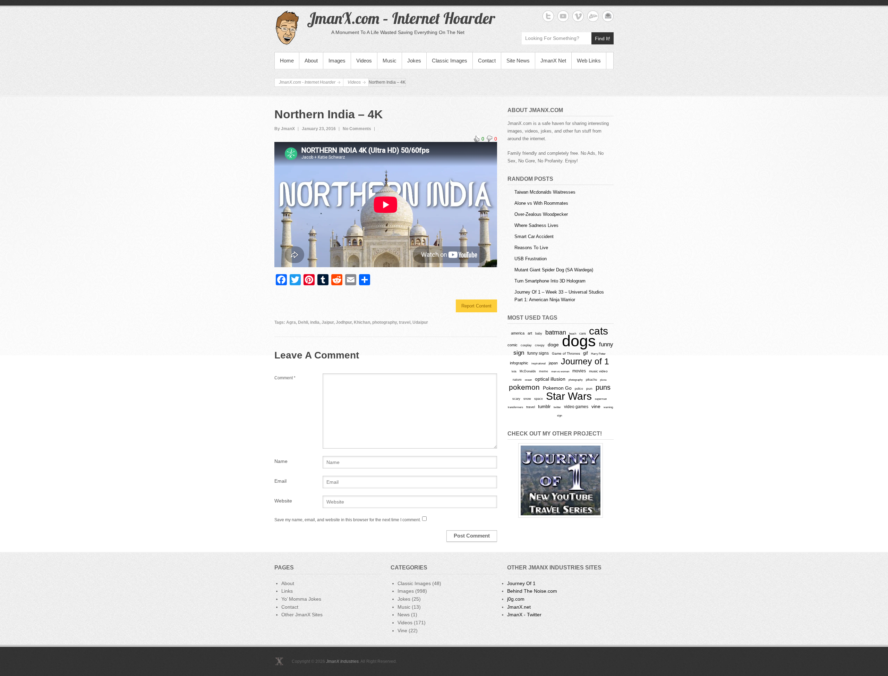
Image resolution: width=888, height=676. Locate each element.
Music (389, 61)
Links (287, 591)
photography (384, 322)
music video (598, 371)
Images (336, 61)
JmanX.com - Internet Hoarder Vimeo (578, 16)
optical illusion (550, 379)
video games (576, 406)
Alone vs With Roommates (541, 203)
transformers (515, 407)
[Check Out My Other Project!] (560, 480)
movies (579, 371)
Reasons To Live (531, 247)
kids (514, 371)
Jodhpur (344, 322)
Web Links (589, 61)
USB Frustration (530, 258)
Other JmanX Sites (302, 614)
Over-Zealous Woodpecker (541, 214)
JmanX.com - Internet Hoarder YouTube (563, 16)
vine (595, 406)
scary (516, 398)
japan (553, 363)
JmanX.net (519, 607)
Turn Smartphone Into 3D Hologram (550, 281)
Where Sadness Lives (536, 225)
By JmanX (284, 128)
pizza (603, 379)
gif (585, 353)
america (517, 333)
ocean (528, 379)
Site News (518, 61)
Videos (364, 61)
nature (517, 379)
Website (283, 501)
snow (527, 398)
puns (603, 387)
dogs (579, 341)
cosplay (526, 345)
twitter (557, 407)
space (538, 398)
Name (281, 461)
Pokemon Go (557, 388)
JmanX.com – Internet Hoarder (401, 18)
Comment (285, 377)
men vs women (560, 371)
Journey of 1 (585, 361)
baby (538, 333)
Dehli (303, 322)
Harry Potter (598, 353)
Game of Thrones (566, 353)
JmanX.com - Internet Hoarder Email (608, 16)
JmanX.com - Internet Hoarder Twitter (548, 16)
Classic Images (449, 61)
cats (598, 331)
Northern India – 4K (328, 114)
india (314, 322)
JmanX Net (553, 61)
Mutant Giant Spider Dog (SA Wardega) (553, 269)
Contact (487, 61)
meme (543, 371)
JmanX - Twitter (524, 614)
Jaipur (328, 322)
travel (404, 322)
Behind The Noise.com (532, 591)
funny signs (538, 353)
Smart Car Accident (534, 236)
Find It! (602, 38)
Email (280, 481)
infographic (519, 363)
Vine (402, 630)
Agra (291, 322)
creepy (540, 345)
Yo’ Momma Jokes (301, 599)
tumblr (544, 406)
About (311, 61)
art (530, 333)
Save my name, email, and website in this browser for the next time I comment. (347, 519)
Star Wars (569, 396)
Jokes (414, 61)
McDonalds (528, 371)
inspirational (538, 363)
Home (287, 61)
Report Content (476, 306)
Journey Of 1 (521, 583)
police (579, 388)
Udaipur (420, 322)
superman (601, 398)
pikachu (591, 379)
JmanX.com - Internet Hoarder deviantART (593, 16)
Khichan (362, 322)
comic (512, 345)
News (404, 614)
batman (555, 332)
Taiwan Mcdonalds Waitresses (544, 192)
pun (589, 388)
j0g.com (515, 599)
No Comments (357, 128)
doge (553, 344)
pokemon (524, 387)
